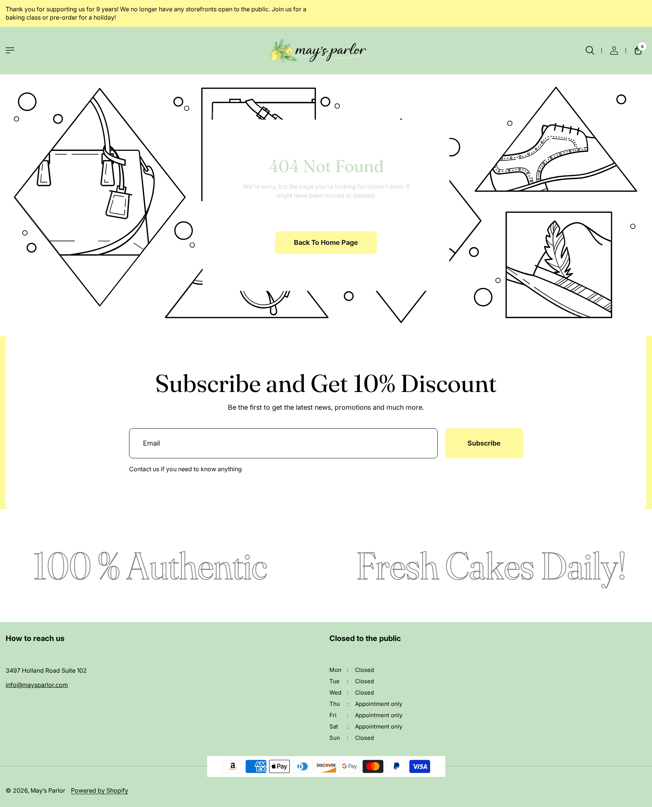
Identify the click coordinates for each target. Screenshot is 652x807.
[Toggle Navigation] (10, 50)
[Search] (589, 50)
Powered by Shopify (99, 790)
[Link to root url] (326, 50)
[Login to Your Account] (614, 50)
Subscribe (484, 443)
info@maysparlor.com (37, 685)
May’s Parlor (48, 790)
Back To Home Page (326, 242)
